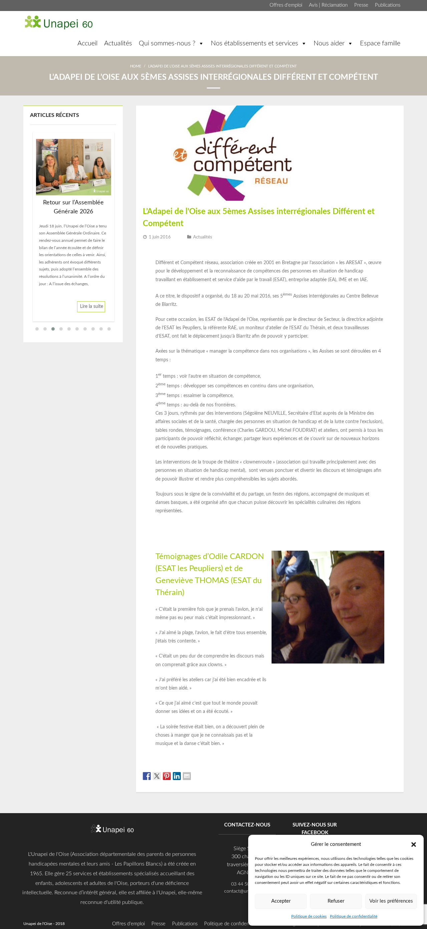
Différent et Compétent (179, 262)
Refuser (336, 901)
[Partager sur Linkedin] (177, 776)
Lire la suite (91, 306)
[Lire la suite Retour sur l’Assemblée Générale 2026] (73, 167)
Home (135, 66)
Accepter (281, 901)
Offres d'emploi (286, 5)
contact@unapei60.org (247, 891)
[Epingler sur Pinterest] (167, 776)
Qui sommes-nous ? (167, 43)
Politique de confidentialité (353, 916)
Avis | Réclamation (328, 5)
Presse (361, 5)
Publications (387, 5)
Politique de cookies (309, 916)
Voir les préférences (391, 901)
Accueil (87, 43)
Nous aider (329, 43)
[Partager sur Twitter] (157, 776)
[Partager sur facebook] (147, 776)
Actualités (118, 43)
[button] (413, 844)
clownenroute (257, 462)
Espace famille (380, 43)
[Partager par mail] (187, 776)
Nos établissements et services (254, 43)
